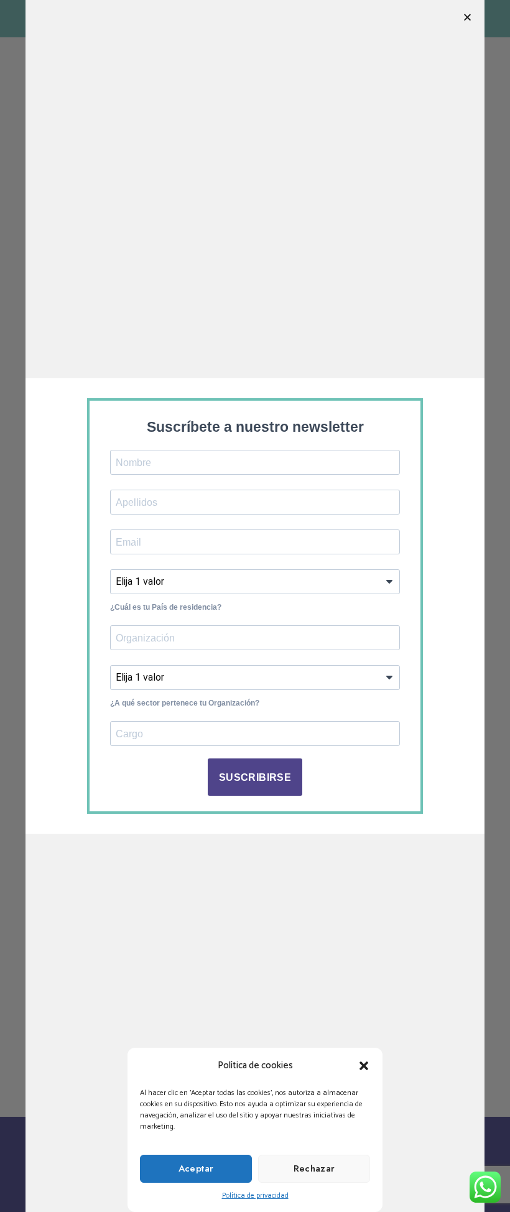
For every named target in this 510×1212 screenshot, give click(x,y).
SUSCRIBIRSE (255, 777)
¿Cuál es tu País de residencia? (165, 607)
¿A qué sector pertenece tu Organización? (184, 703)
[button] (364, 1066)
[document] (255, 606)
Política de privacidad (255, 1195)
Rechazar (314, 1168)
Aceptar (196, 1168)
